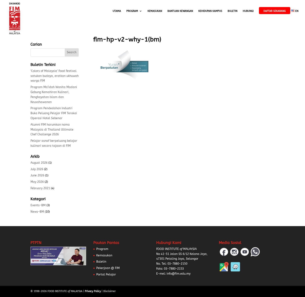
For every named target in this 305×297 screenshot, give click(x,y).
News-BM (37, 211)
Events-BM (38, 205)
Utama (117, 11)
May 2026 (37, 182)
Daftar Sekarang (275, 11)
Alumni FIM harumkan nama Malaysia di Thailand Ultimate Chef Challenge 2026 (51, 129)
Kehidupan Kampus (210, 11)
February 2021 (40, 188)
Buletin (232, 11)
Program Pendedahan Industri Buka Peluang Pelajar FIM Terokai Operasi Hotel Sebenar (53, 113)
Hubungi (248, 11)
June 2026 (37, 175)
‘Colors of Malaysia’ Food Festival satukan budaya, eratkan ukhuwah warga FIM (54, 76)
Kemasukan (155, 11)
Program (132, 11)
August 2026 (39, 163)
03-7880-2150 (177, 263)
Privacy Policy (93, 291)
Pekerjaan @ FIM (108, 268)
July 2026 (36, 169)
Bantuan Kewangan (180, 11)
